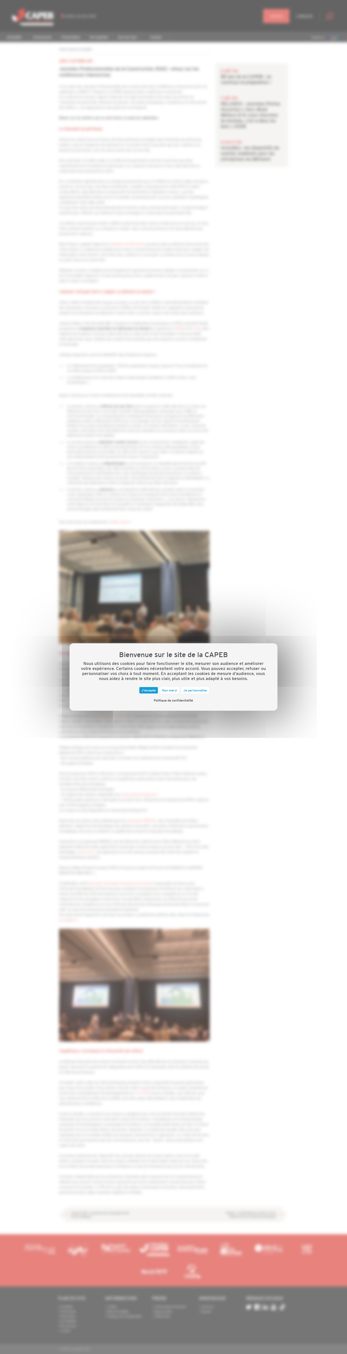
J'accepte (148, 690)
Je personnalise (195, 690)
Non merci (169, 690)
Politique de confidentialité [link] (173, 700)
